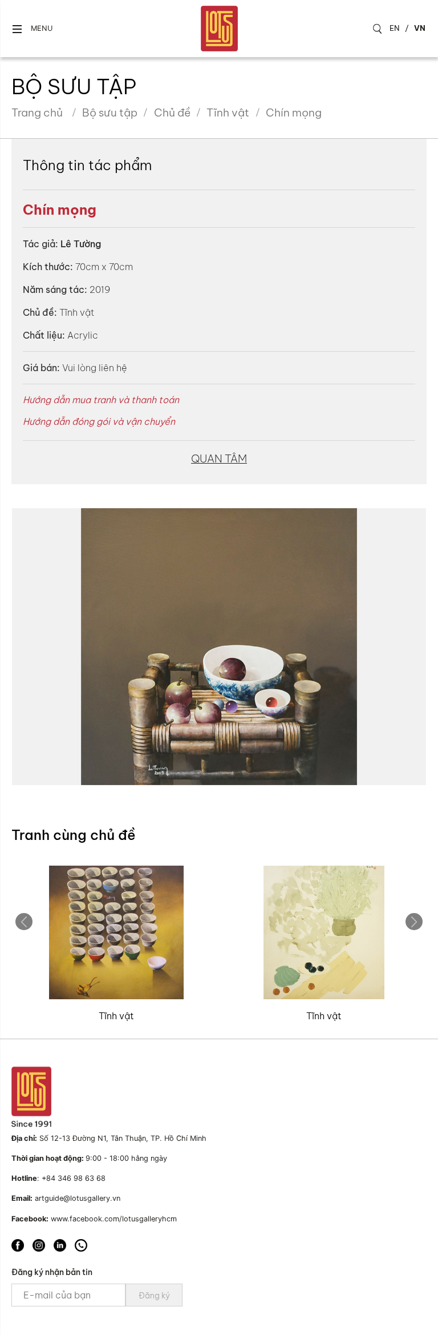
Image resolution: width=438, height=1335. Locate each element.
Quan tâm (219, 458)
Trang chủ (37, 112)
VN (419, 28)
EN (395, 28)
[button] (31, 29)
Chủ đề (172, 112)
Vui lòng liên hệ (94, 367)
